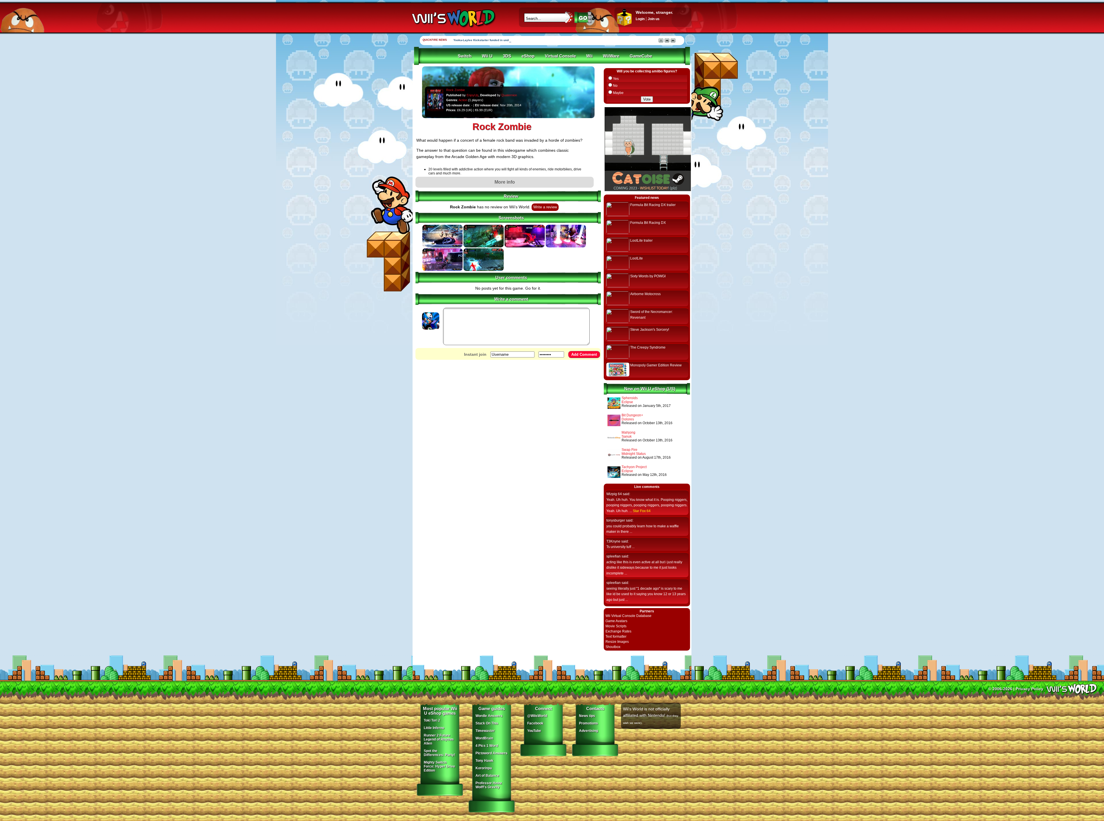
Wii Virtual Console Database (628, 616)
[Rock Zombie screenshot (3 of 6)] (525, 246)
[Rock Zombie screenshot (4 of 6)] (566, 246)
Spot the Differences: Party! (439, 753)
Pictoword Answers (491, 753)
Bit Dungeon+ (632, 415)
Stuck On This (487, 723)
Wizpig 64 (614, 494)
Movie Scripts (615, 626)
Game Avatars (616, 621)
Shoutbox (612, 647)
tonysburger (615, 520)
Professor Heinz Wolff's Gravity (489, 785)
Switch (464, 56)
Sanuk (627, 436)
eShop (528, 56)
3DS (507, 56)
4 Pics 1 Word (487, 746)
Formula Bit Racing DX (648, 223)
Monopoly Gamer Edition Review (656, 365)
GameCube (641, 56)
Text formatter (615, 637)
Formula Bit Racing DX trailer (653, 205)
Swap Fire (629, 450)
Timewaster (485, 731)
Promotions (588, 723)
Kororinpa (484, 768)
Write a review (545, 207)
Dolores (628, 419)
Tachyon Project (634, 467)
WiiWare (611, 56)
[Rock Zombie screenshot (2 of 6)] (483, 246)
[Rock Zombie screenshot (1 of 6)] (442, 246)
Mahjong (628, 432)
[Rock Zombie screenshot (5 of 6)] (442, 270)
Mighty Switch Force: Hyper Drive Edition (439, 766)
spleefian (613, 556)
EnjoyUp (472, 95)
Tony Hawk (484, 761)
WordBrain (484, 738)
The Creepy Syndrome (648, 347)
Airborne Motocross (645, 294)
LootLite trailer (641, 241)
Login (640, 19)
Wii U (487, 56)
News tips (587, 716)
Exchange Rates (618, 631)
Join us (654, 19)
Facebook (535, 723)
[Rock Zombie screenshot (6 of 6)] (483, 270)
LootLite (636, 258)
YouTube (534, 731)
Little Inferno (434, 728)
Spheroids (630, 398)
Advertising (588, 731)
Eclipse (627, 402)
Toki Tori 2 (432, 720)
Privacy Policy (1029, 689)
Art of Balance (487, 776)
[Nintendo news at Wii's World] (453, 18)
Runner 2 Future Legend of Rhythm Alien (439, 739)
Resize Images (617, 642)
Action (463, 100)
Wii (589, 56)
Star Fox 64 (642, 511)
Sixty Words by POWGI (648, 276)
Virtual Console (560, 56)
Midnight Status (634, 454)
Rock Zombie (455, 90)
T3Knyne (613, 541)
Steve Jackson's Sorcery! (649, 330)
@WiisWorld (537, 716)
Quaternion (509, 95)
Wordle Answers (489, 716)
